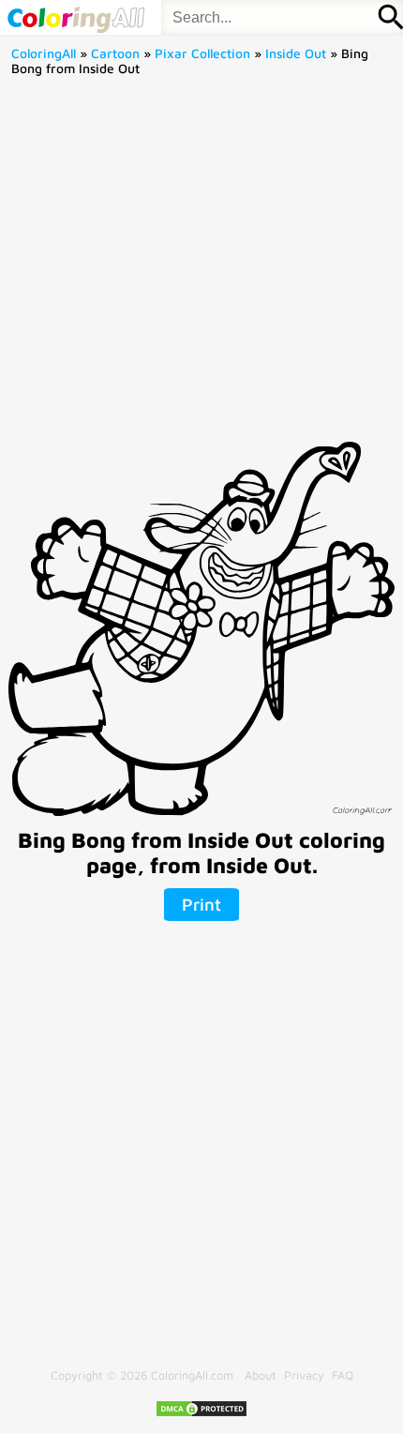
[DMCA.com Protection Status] (201, 1414)
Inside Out (295, 53)
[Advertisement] (201, 265)
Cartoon (115, 53)
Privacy (304, 1375)
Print (201, 904)
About (260, 1375)
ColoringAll (43, 53)
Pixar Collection (202, 53)
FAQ (342, 1375)
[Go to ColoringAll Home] (75, 17)
